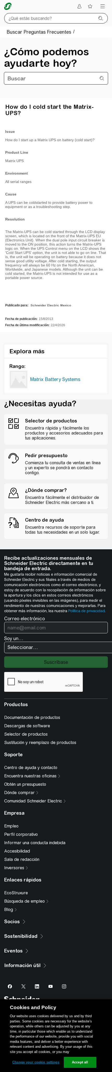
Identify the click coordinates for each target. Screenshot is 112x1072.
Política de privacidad (86, 611)
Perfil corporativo (21, 834)
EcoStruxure (16, 892)
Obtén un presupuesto (25, 784)
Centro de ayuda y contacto (30, 767)
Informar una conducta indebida (34, 842)
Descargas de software (27, 725)
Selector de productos (26, 734)
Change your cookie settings (35, 1062)
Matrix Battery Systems (55, 379)
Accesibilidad (17, 851)
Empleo (11, 826)
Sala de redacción (21, 859)
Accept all (80, 1062)
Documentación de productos (32, 717)
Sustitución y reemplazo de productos (40, 742)
